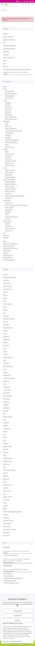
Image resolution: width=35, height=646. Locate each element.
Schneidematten (9, 133)
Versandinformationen (9, 48)
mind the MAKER (7, 396)
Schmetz (5, 410)
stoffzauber (6, 339)
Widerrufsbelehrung (8, 57)
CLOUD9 (5, 488)
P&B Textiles (6, 393)
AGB (4, 42)
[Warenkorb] (32, 4)
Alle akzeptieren (17, 611)
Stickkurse (6, 253)
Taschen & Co (8, 230)
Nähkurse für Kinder (8, 246)
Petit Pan (5, 274)
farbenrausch (8, 202)
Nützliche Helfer (9, 147)
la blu (4, 482)
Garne (6, 123)
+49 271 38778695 (29, 1)
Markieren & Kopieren (11, 142)
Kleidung (7, 223)
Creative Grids (7, 390)
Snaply (5, 333)
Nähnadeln (8, 137)
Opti (4, 493)
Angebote (5, 237)
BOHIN (5, 508)
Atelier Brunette (9, 207)
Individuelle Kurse (8, 255)
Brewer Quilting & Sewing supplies (12, 511)
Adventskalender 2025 (10, 580)
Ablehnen (18, 620)
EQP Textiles (6, 499)
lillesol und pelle (7, 416)
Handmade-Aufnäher (11, 161)
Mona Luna (6, 402)
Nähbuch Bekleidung (11, 184)
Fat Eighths (8, 102)
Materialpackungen (10, 177)
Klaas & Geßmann (8, 304)
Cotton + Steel (7, 491)
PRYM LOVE (8, 158)
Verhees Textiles (7, 446)
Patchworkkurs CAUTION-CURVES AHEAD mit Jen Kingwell (16, 552)
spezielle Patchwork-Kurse (10, 248)
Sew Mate (5, 449)
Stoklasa (5, 342)
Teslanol (5, 473)
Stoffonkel (6, 476)
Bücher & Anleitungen (11, 119)
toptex (5, 351)
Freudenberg (6, 428)
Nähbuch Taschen (10, 191)
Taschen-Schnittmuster (11, 216)
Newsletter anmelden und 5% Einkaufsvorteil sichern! (15, 73)
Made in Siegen (7, 221)
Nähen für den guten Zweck (11, 583)
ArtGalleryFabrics (7, 458)
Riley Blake (6, 324)
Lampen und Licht (10, 165)
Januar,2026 (6, 547)
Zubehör (5, 149)
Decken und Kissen (10, 228)
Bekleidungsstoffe (10, 96)
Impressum (6, 641)
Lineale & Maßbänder (11, 128)
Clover (5, 384)
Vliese (4, 233)
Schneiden (8, 135)
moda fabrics (6, 399)
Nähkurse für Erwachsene (10, 243)
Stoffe (4, 89)
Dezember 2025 (7, 565)
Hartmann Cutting (8, 520)
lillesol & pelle (9, 209)
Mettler (5, 437)
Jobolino (5, 295)
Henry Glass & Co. (8, 289)
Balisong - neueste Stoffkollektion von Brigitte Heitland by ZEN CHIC (15, 570)
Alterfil (5, 431)
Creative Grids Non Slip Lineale (13, 130)
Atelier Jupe (6, 479)
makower (5, 425)
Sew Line (5, 330)
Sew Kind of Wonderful (9, 470)
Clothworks (6, 381)
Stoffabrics (6, 404)
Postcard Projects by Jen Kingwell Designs (16, 205)
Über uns (5, 66)
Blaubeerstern (7, 375)
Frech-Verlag (6, 387)
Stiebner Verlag (7, 496)
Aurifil (4, 369)
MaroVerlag (6, 464)
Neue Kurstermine (9, 576)
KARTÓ (7, 214)
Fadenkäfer (8, 212)
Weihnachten (8, 226)
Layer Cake (8, 112)
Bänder (7, 151)
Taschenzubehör (9, 154)
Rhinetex (5, 321)
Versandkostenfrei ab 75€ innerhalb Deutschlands (17, 69)
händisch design (7, 286)
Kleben (7, 144)
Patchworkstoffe (9, 91)
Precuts (5, 100)
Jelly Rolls (7, 105)
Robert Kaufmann (8, 327)
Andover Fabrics (7, 523)
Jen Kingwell (6, 532)
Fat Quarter (8, 109)
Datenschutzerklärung (16, 641)
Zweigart (5, 505)
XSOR (4, 467)
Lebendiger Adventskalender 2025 (13, 578)
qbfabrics (5, 514)
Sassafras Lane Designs (9, 529)
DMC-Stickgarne (9, 172)
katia (4, 301)
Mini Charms (8, 114)
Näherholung (6, 250)
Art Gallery (6, 422)
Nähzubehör (6, 121)
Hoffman (5, 292)
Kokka (4, 307)
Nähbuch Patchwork (10, 189)
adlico (4, 360)
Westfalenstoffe (7, 461)
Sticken (5, 60)
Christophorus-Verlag (9, 378)
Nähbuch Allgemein (10, 182)
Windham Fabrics (8, 357)
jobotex (5, 298)
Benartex (5, 372)
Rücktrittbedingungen (9, 260)
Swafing (5, 443)
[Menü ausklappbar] (2, 4)
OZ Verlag (5, 316)
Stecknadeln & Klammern (12, 140)
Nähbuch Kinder (9, 186)
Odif (4, 434)
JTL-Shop (20, 644)
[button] (23, 4)
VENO (4, 455)
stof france (6, 336)
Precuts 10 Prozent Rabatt (11, 555)
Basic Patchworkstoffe (11, 93)
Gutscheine (6, 235)
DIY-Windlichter (8, 573)
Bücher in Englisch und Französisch (14, 195)
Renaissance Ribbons (9, 318)
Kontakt (19, 1)
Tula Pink (5, 354)
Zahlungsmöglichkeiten (9, 45)
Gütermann (6, 517)
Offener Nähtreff (7, 257)
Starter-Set (8, 126)
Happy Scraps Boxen (10, 116)
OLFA (4, 313)
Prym (4, 440)
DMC (4, 413)
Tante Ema (6, 345)
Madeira (5, 310)
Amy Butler (6, 363)
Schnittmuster (7, 200)
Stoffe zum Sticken (10, 170)
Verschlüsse (8, 156)
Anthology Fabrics (8, 366)
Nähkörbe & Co (9, 163)
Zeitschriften (8, 198)
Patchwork (8, 219)
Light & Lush (6, 535)
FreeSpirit (5, 452)
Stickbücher (8, 193)
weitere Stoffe (9, 98)
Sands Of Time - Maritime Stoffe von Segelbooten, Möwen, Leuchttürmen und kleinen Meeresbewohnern (16, 560)
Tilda (4, 348)
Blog (4, 63)
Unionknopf (6, 407)
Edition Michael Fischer (9, 277)
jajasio (5, 419)
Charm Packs (8, 107)
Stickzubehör (8, 175)
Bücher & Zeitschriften (9, 179)
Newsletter (6, 51)
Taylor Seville (6, 526)
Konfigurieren (18, 615)
